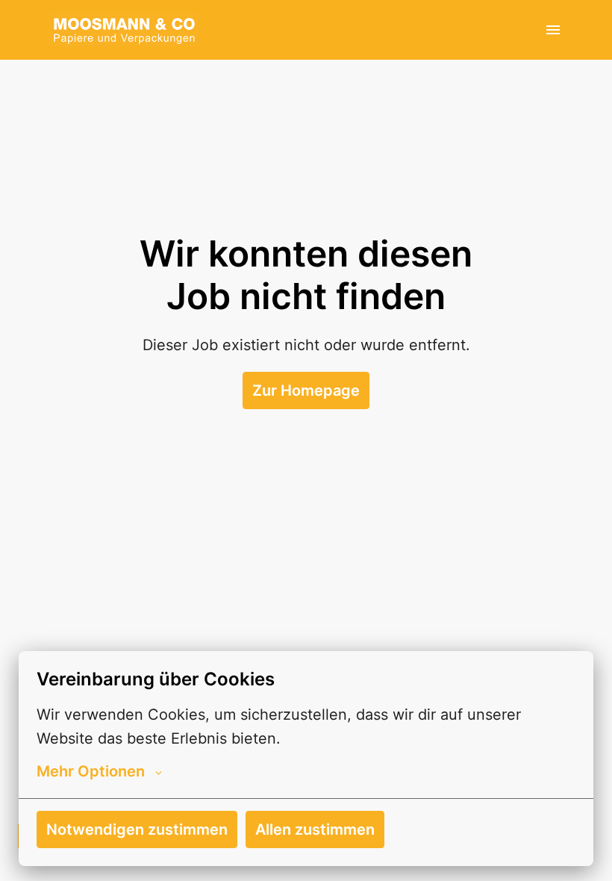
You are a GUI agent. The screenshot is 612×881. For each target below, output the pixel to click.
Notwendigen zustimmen (137, 829)
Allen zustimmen (315, 829)
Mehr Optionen (91, 771)
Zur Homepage (306, 390)
